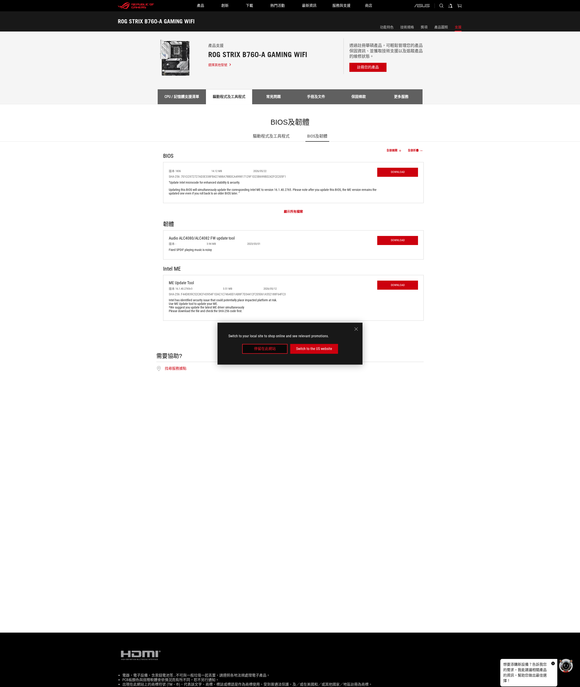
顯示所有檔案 (293, 211)
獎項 (424, 27)
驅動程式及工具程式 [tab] (229, 97)
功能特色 (387, 27)
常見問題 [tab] (273, 97)
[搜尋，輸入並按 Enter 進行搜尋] (441, 6)
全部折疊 (413, 150)
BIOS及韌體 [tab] (317, 136)
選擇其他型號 (217, 65)
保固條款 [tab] (358, 97)
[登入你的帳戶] (450, 5)
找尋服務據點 (175, 369)
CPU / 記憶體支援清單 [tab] (181, 97)
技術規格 (407, 27)
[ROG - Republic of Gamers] (136, 5)
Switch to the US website (314, 349)
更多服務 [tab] (401, 97)
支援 (458, 27)
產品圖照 (441, 27)
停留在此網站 (265, 349)
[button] (397, 172)
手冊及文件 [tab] (316, 97)
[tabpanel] (290, 245)
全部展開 (392, 150)
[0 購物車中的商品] (459, 5)
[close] (356, 329)
